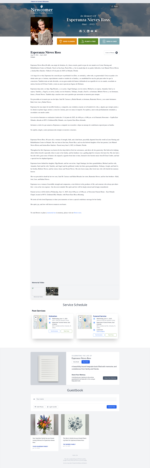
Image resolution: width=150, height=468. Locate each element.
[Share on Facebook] (80, 31)
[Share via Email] (92, 31)
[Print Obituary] (95, 31)
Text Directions (54, 331)
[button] (40, 320)
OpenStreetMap (77, 463)
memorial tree (51, 213)
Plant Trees (66, 331)
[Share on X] (84, 31)
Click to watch (101, 331)
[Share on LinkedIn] (88, 31)
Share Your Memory (110, 378)
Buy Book (85, 362)
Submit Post (111, 407)
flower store (77, 213)
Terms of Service (80, 460)
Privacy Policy (70, 460)
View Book (76, 362)
